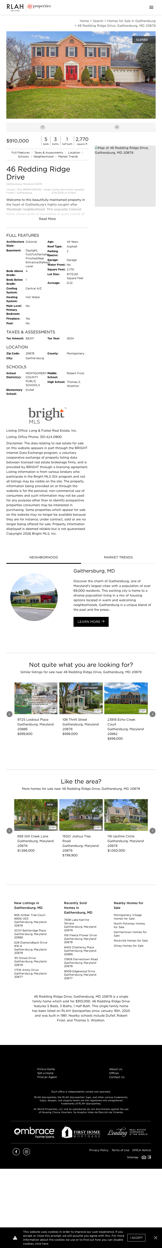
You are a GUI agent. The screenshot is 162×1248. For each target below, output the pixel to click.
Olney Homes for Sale (128, 945)
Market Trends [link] (68, 156)
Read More (47, 219)
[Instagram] (26, 1154)
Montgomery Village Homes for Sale (128, 916)
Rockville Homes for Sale (131, 940)
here (45, 1243)
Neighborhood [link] (44, 156)
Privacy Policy (98, 1150)
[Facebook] (16, 1154)
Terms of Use (120, 1150)
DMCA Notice (141, 1150)
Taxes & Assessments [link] (49, 152)
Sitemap (132, 1157)
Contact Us (117, 1077)
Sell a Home (45, 1073)
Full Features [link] (21, 152)
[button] (125, 176)
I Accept (136, 1237)
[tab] (43, 558)
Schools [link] (24, 156)
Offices (114, 1073)
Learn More (89, 622)
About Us (115, 1069)
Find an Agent (47, 1077)
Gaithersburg (24, 192)
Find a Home (46, 1069)
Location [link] (74, 152)
